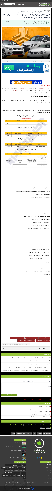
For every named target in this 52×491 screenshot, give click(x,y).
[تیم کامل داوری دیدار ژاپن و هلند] (24, 458)
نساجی (8, 424)
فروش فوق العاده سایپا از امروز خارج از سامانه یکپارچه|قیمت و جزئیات (36, 364)
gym (14, 475)
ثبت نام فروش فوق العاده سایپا (42, 340)
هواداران (49, 475)
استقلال (41, 424)
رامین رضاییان (5, 475)
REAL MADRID (22, 470)
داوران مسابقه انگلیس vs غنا (16, 442)
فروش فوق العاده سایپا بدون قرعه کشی (26, 340)
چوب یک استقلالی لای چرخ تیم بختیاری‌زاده (42, 411)
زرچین (34, 433)
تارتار (14, 424)
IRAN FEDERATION (8, 473)
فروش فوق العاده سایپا (44, 338)
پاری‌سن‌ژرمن (7, 470)
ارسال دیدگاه (9, 394)
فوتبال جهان (48, 467)
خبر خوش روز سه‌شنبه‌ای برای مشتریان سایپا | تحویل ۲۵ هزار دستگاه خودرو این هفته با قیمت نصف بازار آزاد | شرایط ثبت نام (26, 370)
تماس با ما (46, 0)
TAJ (10, 475)
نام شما (49, 381)
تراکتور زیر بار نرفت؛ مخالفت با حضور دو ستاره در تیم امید (40, 414)
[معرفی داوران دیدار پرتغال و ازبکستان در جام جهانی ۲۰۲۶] (24, 447)
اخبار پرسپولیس (31, 400)
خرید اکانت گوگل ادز (20, 433)
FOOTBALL (23, 467)
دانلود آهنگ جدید (47, 433)
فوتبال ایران (49, 464)
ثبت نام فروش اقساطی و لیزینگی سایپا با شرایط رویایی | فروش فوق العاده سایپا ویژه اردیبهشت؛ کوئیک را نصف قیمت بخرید (26, 367)
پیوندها (50, 0)
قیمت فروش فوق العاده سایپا (17, 338)
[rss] (1, 1)
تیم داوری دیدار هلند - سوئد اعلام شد (14, 454)
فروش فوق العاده (42, 88)
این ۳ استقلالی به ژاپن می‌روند (44, 406)
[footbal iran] (38, 4)
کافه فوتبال (49, 478)
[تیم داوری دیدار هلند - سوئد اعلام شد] (24, 454)
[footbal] (39, 445)
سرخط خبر (47, 403)
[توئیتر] (2, 1)
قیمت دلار (39, 433)
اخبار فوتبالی (39, 400)
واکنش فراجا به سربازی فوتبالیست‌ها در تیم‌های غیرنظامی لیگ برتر (38, 409)
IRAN (20, 465)
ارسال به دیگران (38, 61)
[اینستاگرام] (7, 1)
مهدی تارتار (23, 473)
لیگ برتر (48, 427)
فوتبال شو (49, 470)
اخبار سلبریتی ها (13, 400)
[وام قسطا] (26, 68)
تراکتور (35, 424)
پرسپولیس (48, 424)
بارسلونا (41, 427)
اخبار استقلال (22, 400)
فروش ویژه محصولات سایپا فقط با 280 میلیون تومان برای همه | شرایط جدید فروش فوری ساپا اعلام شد (30, 358)
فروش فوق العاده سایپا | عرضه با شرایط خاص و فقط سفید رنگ (37, 361)
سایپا (38, 88)
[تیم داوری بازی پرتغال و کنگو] (24, 451)
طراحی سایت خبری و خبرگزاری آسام (24, 488)
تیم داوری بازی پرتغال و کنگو (16, 450)
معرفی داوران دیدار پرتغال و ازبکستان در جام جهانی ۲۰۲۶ (12, 447)
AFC (24, 478)
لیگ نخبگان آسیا (14, 470)
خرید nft (13, 433)
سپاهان (19, 424)
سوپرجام (18, 475)
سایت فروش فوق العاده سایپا (31, 338)
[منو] (1, 4)
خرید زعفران (29, 433)
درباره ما (41, 0)
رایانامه (49, 386)
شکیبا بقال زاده (46, 10)
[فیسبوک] (4, 1)
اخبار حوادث (47, 400)
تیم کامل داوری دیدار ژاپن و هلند (15, 457)
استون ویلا (23, 475)
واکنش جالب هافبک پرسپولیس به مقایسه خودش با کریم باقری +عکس (37, 416)
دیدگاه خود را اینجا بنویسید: (27, 381)
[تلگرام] (5, 1)
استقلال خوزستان (27, 424)
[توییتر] (37, 458)
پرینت (32, 61)
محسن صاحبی (17, 473)
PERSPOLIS (4, 467)
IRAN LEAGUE (8, 465)
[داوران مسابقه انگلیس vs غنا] (24, 443)
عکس (50, 473)
